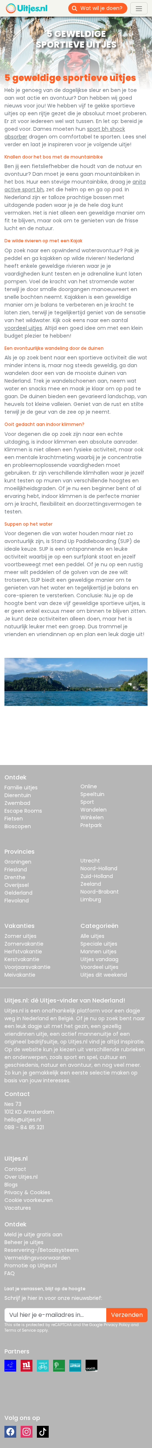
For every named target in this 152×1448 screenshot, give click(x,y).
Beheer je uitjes (24, 1242)
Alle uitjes (92, 936)
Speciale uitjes (98, 943)
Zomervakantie (24, 943)
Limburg (90, 899)
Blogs (11, 1184)
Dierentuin (17, 795)
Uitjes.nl (14, 1010)
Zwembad (17, 803)
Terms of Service (20, 1330)
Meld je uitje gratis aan (33, 1234)
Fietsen (13, 818)
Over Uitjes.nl (21, 1177)
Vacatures (17, 1208)
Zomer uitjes (20, 936)
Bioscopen (17, 826)
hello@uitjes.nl (22, 1119)
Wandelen (93, 809)
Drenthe (14, 877)
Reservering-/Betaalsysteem (41, 1250)
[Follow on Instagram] (26, 1432)
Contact (15, 1169)
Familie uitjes (21, 787)
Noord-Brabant (99, 891)
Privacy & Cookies (27, 1192)
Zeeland (90, 884)
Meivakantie (19, 975)
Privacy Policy (117, 1325)
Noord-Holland (98, 868)
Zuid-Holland (96, 876)
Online (88, 786)
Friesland (15, 869)
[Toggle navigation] (139, 8)
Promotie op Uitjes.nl (30, 1265)
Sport (87, 802)
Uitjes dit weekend (103, 975)
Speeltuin (92, 794)
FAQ (9, 1273)
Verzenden (127, 1315)
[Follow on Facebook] (10, 1432)
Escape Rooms (23, 810)
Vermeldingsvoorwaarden (37, 1257)
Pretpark (91, 825)
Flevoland (16, 900)
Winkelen (92, 817)
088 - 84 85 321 (24, 1127)
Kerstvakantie (21, 959)
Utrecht (90, 860)
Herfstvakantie (23, 951)
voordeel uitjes (23, 328)
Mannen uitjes (98, 951)
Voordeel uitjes (99, 967)
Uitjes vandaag (99, 959)
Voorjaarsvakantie (27, 967)
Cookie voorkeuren (28, 1200)
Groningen (17, 861)
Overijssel (16, 885)
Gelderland (18, 893)
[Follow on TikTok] (43, 1432)
